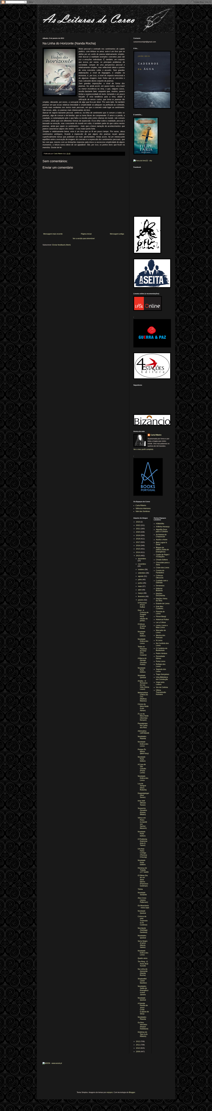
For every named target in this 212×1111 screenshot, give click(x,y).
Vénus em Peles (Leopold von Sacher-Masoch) (142, 823)
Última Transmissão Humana (161, 692)
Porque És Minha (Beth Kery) (143, 751)
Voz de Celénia (162, 687)
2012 (138, 1041)
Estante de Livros (162, 604)
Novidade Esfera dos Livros (143, 641)
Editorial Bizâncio (159, 590)
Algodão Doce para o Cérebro (162, 531)
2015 (138, 549)
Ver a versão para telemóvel (84, 239)
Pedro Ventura (161, 653)
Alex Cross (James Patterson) (143, 900)
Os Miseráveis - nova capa (143, 907)
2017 (138, 542)
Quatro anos (142, 958)
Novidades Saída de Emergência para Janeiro (143, 990)
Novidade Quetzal (142, 676)
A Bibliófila (160, 524)
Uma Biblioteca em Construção (162, 678)
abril (140, 590)
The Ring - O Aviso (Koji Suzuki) (143, 964)
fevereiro (141, 596)
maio (140, 586)
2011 (138, 1045)
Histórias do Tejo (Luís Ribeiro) (143, 1034)
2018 (138, 539)
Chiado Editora (162, 560)
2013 (138, 556)
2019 (138, 535)
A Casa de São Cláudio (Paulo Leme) (142, 768)
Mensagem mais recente (53, 234)
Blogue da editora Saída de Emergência (162, 550)
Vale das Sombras (143, 511)
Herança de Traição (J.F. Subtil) (143, 870)
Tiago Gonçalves (162, 674)
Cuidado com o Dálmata (162, 582)
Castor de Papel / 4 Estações (162, 556)
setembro (142, 573)
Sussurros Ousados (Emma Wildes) (142, 811)
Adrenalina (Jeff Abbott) (143, 732)
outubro (141, 569)
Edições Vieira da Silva (161, 600)
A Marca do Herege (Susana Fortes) (142, 661)
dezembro (142, 559)
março (140, 593)
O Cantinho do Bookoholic (161, 649)
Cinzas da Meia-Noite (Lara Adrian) (143, 707)
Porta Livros (160, 661)
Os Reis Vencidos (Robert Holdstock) (143, 1026)
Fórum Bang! (161, 616)
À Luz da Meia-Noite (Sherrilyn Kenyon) (143, 717)
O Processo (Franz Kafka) (142, 605)
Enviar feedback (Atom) (61, 245)
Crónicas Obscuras (159, 577)
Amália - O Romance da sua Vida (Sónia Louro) (143, 685)
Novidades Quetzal (142, 937)
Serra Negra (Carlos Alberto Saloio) (142, 944)
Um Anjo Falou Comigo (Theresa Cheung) (142, 853)
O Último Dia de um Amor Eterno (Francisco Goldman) (143, 880)
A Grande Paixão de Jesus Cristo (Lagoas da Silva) (143, 1008)
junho (140, 583)
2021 (138, 529)
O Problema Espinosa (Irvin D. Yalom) (142, 842)
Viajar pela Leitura (160, 683)
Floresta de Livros (160, 613)
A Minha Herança (162, 527)
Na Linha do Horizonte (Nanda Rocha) (143, 972)
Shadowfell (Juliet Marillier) (142, 981)
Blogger (132, 1092)
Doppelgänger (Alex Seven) (143, 795)
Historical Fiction (162, 620)
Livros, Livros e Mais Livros (162, 626)
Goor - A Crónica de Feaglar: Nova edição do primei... (143, 615)
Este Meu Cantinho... (160, 608)
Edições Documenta (160, 595)
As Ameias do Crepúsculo (161, 536)
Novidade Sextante (142, 894)
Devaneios (160, 586)
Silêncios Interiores (143, 508)
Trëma (140, 889)
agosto (141, 576)
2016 (138, 546)
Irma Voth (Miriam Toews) (142, 803)
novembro (142, 564)
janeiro (141, 600)
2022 (138, 525)
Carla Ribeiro (156, 435)
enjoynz (110, 1092)
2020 (138, 532)
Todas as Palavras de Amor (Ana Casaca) (142, 651)
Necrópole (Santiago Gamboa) (143, 930)
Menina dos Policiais (160, 636)
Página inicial (86, 234)
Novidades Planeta (142, 737)
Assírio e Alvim (161, 540)
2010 (138, 1048)
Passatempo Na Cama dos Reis (143, 725)
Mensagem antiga (117, 234)
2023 (138, 522)
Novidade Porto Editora (142, 634)
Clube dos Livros (162, 568)
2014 (138, 552)
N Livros (159, 640)
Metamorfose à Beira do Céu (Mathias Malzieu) (143, 697)
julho (140, 580)
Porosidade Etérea (160, 657)
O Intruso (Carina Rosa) (142, 626)
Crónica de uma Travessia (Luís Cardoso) (143, 920)
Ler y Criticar (161, 622)
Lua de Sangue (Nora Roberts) (142, 787)
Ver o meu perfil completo (143, 449)
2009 (138, 1052)
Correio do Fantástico (160, 571)
